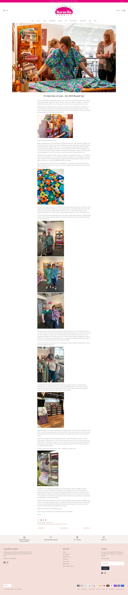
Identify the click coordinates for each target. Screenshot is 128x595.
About (95, 21)
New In (38, 21)
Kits (66, 21)
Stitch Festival (58, 524)
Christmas (47, 524)
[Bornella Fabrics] (64, 10)
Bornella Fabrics (10, 589)
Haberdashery (52, 21)
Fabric (44, 21)
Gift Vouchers (66, 554)
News (54, 524)
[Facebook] (4, 562)
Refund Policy (66, 564)
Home (32, 21)
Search (64, 552)
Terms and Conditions (68, 566)
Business (43, 524)
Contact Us (65, 559)
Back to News (64, 528)
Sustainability (83, 21)
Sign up (105, 568)
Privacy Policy (66, 561)
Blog (90, 21)
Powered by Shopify (17, 589)
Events (51, 524)
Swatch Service (73, 21)
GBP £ (122, 1)
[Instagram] (7, 562)
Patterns (60, 21)
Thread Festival (64, 524)
